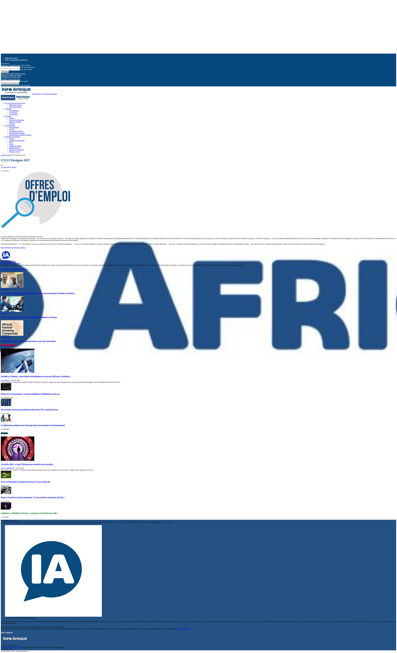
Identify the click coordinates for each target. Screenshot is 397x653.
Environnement (14, 127)
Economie (8, 116)
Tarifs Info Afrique (15, 107)
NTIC (11, 142)
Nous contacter (7, 632)
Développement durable (17, 133)
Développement (10, 125)
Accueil (3, 155)
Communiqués (14, 111)
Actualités (8, 109)
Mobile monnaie (14, 148)
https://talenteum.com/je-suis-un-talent (13, 247)
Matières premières (15, 122)
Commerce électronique (17, 140)
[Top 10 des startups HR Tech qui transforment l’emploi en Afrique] (12, 311)
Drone (11, 144)
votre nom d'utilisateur (27, 67)
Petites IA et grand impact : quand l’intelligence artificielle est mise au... (31, 394)
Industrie (12, 124)
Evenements (13, 112)
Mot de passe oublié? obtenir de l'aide (13, 73)
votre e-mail (24, 81)
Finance (11, 118)
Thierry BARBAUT (7, 468)
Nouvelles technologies (16, 120)
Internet (11, 138)
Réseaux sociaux (14, 152)
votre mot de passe (26, 69)
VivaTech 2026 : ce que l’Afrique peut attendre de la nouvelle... (27, 464)
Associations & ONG (16, 131)
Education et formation (16, 150)
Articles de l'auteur (21, 269)
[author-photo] (6, 259)
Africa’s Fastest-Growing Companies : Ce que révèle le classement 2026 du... (33, 497)
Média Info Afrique (11, 58)
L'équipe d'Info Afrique (8, 167)
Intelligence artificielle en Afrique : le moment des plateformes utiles (29, 513)
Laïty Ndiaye (5, 380)
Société (11, 129)
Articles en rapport (7, 269)
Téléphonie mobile (15, 146)
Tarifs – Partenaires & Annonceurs (16, 60)
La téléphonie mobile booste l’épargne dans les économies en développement (33, 425)
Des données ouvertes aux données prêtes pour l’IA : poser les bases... (30, 409)
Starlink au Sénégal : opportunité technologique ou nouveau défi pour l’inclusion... (36, 376)
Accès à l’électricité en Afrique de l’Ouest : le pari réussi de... (26, 482)
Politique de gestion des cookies (11, 75)
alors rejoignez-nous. (183, 629)
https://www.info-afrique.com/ (10, 263)
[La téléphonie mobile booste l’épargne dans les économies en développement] (6, 421)
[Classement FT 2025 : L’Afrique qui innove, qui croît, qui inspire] (12, 335)
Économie (4, 433)
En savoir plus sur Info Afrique (15, 103)
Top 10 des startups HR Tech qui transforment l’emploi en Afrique (29, 317)
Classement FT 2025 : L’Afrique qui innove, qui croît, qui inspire (28, 341)
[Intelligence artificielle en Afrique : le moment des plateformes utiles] (6, 509)
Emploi (8, 155)
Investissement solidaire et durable (20, 135)
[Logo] (8, 100)
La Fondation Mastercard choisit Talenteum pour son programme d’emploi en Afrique (37, 293)
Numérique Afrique (8, 345)
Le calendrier (13, 114)
